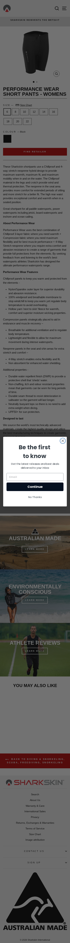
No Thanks (35, 497)
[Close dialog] (63, 441)
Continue (35, 486)
